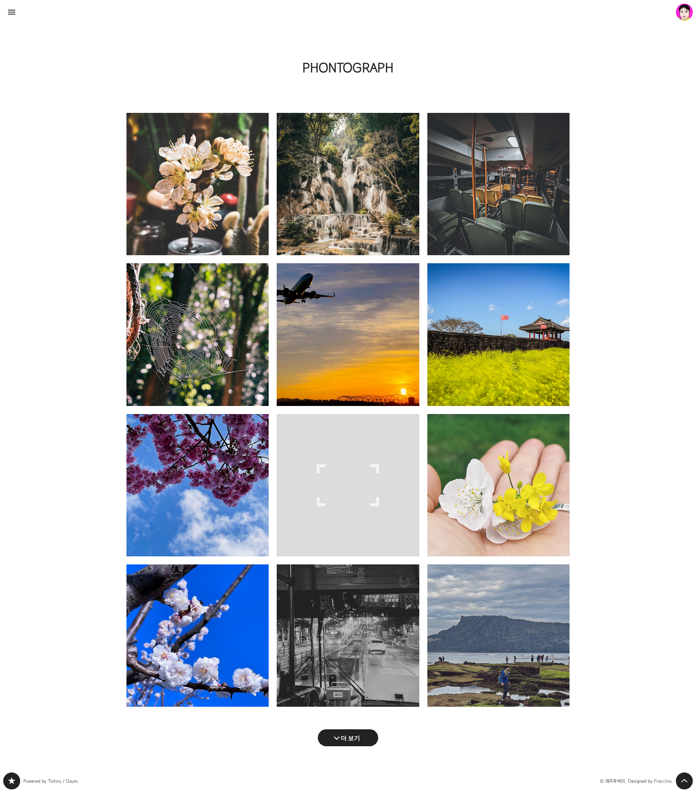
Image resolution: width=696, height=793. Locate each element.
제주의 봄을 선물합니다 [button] (498, 485)
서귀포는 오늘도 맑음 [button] (197, 485)
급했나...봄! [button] (348, 485)
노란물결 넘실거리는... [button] (498, 334)
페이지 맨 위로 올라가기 (684, 781)
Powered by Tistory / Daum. (51, 781)
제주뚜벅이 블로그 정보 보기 (684, 12)
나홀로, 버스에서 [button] (498, 184)
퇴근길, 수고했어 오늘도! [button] (348, 635)
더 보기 (350, 737)
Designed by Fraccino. (650, 781)
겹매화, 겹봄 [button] (197, 635)
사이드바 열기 (11, 12)
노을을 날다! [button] (348, 334)
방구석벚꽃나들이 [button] (197, 184)
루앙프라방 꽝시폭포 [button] (348, 184)
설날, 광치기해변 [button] (498, 635)
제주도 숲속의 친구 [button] (197, 334)
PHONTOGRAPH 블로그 (11, 781)
